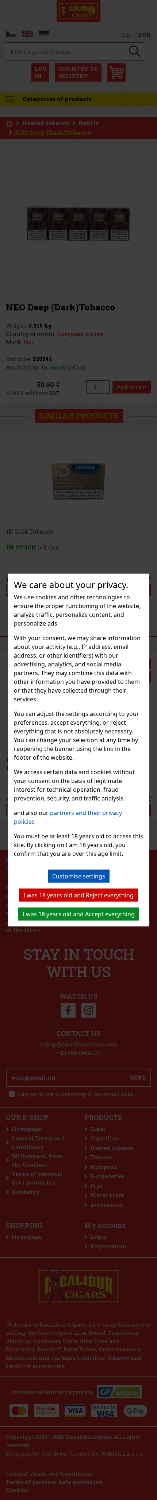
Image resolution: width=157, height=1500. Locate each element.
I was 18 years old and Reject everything (78, 895)
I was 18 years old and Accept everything (79, 914)
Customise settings (78, 876)
